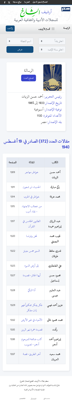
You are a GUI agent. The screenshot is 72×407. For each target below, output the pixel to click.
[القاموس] (22, 399)
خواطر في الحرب (31, 196)
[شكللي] (33, 399)
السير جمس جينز (31, 250)
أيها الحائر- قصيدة (32, 275)
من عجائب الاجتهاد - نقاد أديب (32, 209)
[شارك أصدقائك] (4, 2)
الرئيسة (66, 28)
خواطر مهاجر (31, 172)
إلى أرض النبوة (32, 265)
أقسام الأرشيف (44, 29)
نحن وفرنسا (31, 236)
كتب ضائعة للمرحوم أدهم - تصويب (31, 342)
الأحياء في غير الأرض (31, 320)
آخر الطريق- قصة (32, 354)
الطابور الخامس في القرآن (32, 223)
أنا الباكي (31, 290)
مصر (43, 122)
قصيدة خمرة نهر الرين (31, 329)
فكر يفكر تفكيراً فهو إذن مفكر (31, 307)
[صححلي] (47, 399)
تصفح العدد (28, 78)
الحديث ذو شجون (32, 187)
